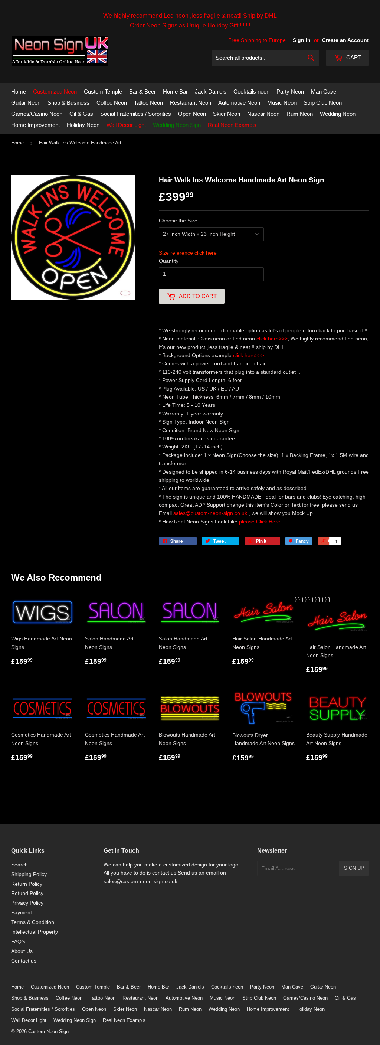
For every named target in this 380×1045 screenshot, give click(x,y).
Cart (353, 57)
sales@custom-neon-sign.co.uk (211, 513)
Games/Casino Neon (36, 114)
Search (19, 865)
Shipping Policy (29, 874)
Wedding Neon (338, 114)
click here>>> (272, 339)
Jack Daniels (210, 91)
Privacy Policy (27, 903)
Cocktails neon (251, 91)
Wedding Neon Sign (177, 125)
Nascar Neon (263, 114)
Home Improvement (35, 125)
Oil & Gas (81, 114)
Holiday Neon (83, 125)
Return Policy (26, 884)
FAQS (18, 941)
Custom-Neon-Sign (48, 1031)
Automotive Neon (239, 102)
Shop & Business (68, 102)
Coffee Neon (111, 102)
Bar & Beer (142, 91)
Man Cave (323, 91)
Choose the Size (178, 220)
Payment (21, 912)
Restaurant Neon (190, 102)
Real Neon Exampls (232, 125)
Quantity (168, 261)
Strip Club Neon (323, 102)
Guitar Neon (25, 102)
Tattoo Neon (148, 102)
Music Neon (282, 102)
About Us (22, 951)
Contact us (23, 961)
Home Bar (175, 91)
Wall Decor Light (126, 125)
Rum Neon (299, 114)
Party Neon (290, 91)
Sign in (302, 40)
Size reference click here (188, 253)
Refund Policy (27, 893)
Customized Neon (55, 91)
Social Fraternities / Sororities (135, 114)
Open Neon (192, 114)
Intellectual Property (34, 932)
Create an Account (345, 40)
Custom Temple (103, 91)
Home (18, 91)
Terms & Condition (32, 922)
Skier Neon (226, 114)
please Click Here (259, 522)
